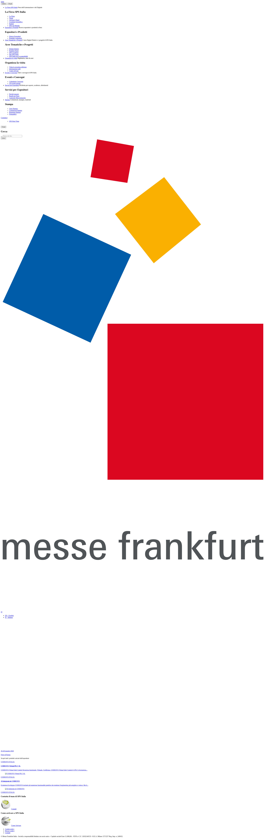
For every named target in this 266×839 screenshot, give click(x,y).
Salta (2, 2)
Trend (11, 18)
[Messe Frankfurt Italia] (133, 479)
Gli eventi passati (14, 83)
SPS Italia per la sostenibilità (18, 56)
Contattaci (4, 118)
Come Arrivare (16, 825)
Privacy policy (9, 831)
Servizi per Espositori (12, 85)
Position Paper (14, 51)
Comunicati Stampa (15, 110)
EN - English (9, 615)
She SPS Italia (13, 54)
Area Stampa (13, 108)
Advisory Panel (14, 20)
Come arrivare (13, 71)
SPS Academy (14, 52)
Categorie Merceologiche (17, 98)
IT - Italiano (9, 617)
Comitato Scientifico (16, 22)
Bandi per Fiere (14, 96)
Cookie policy (9, 829)
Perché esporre (14, 94)
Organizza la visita (11, 58)
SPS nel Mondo (14, 26)
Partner (11, 24)
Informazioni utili (14, 69)
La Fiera (12, 16)
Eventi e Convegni (11, 73)
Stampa (7, 100)
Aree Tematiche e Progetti (13, 40)
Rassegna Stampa (15, 112)
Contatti (13, 809)
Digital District (14, 49)
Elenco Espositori (15, 36)
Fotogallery (13, 114)
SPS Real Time (14, 121)
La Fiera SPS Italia (11, 7)
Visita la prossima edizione (18, 67)
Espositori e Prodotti (11, 27)
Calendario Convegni (16, 81)
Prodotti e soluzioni (15, 38)
